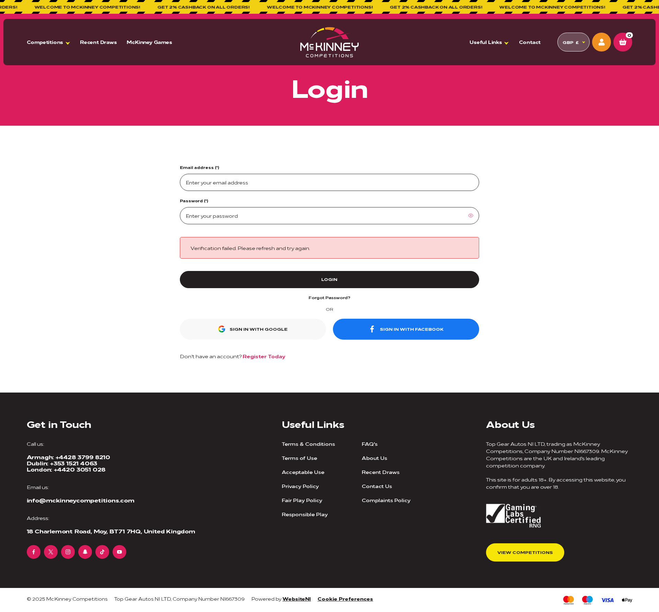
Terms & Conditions (308, 443)
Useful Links (486, 42)
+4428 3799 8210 (83, 457)
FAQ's (370, 443)
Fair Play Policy (302, 500)
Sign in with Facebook (411, 329)
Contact (530, 42)
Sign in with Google (259, 329)
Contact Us (377, 486)
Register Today (264, 356)
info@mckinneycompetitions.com (81, 500)
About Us (374, 457)
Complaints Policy (386, 500)
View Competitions (525, 552)
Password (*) (194, 200)
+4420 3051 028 (79, 469)
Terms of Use (299, 457)
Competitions (45, 42)
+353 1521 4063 (73, 463)
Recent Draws (98, 42)
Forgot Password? (329, 297)
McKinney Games (149, 42)
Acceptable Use (303, 471)
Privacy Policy (300, 486)
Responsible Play (305, 514)
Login (329, 279)
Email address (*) (199, 167)
